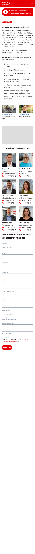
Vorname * (5, 262)
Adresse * (4, 281)
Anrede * (4, 243)
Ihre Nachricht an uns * (8, 323)
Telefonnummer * (7, 310)
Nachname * (5, 272)
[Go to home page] (6, 3)
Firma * (4, 253)
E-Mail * (4, 301)
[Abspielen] (5, 12)
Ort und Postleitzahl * (8, 291)
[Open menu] (31, 3)
